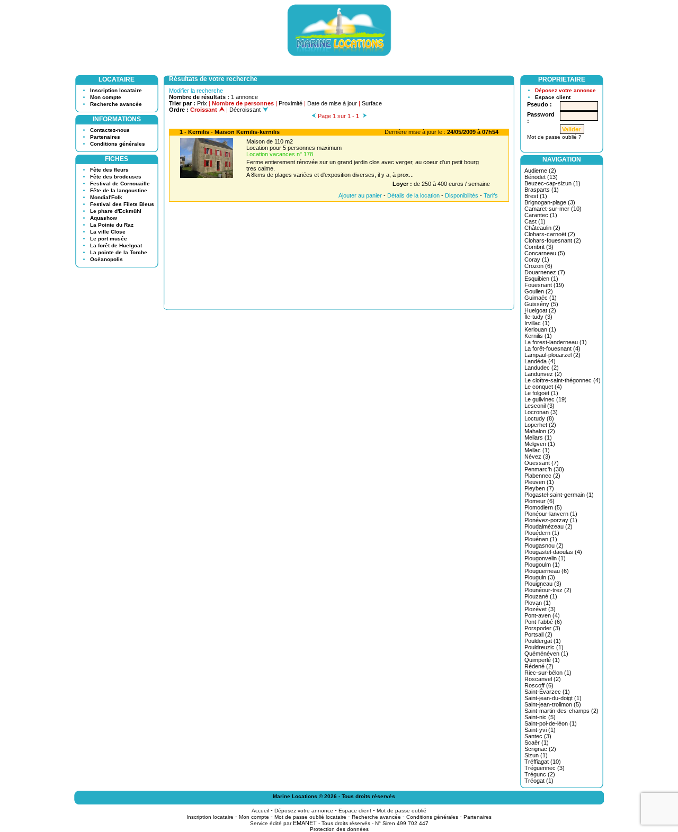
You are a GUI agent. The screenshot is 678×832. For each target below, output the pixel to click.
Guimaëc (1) (540, 297)
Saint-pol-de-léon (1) (550, 723)
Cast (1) (535, 221)
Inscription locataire (116, 90)
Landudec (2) (541, 367)
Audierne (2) (540, 170)
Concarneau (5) (544, 253)
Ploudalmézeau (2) (548, 526)
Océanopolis (106, 259)
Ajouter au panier (360, 195)
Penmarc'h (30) (544, 469)
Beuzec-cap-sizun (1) (552, 183)
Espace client (552, 97)
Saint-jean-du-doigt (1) (553, 698)
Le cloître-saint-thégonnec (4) (562, 380)
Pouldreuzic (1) (544, 647)
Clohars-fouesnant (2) (552, 240)
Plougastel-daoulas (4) (553, 552)
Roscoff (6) (539, 685)
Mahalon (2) (539, 431)
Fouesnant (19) (544, 285)
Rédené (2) (539, 666)
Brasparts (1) (541, 189)
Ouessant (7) (541, 463)
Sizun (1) (536, 755)
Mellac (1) (537, 450)
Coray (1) (536, 259)
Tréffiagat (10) (542, 761)
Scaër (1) (536, 742)
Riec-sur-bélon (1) (548, 672)
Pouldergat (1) (542, 641)
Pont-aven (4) (542, 615)
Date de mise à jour (332, 103)
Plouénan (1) (540, 539)
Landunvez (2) (543, 374)
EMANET (305, 823)
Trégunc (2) (539, 774)
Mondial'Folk (106, 197)
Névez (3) (537, 456)
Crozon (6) (538, 266)
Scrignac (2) (540, 749)
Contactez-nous (110, 130)
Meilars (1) (538, 437)
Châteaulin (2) (542, 228)
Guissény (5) (541, 304)
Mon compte (105, 97)
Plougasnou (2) (544, 545)
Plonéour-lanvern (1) (550, 514)
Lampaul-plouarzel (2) (552, 355)
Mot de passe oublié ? (554, 137)
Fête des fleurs (109, 170)
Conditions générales (117, 144)
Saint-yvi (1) (540, 730)
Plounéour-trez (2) (548, 590)
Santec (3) (537, 736)
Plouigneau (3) (542, 583)
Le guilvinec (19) (545, 399)
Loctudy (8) (539, 418)
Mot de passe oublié (401, 810)
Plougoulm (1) (542, 564)
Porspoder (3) (542, 628)
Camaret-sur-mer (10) (553, 208)
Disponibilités (461, 195)
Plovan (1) (537, 603)
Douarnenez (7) (544, 272)
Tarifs (491, 195)
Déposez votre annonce (565, 90)
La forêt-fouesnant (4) (552, 348)
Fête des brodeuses (115, 177)
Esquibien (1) (541, 278)
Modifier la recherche (196, 90)
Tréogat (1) (539, 780)
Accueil (260, 810)
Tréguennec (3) (544, 768)
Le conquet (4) (543, 386)
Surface (372, 103)
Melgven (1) (539, 444)
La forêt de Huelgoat (116, 245)
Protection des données (339, 829)
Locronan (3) (541, 412)
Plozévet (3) (540, 609)
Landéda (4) (540, 361)
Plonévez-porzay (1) (550, 520)
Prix (202, 103)
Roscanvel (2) (542, 679)
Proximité (290, 103)
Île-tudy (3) (538, 317)
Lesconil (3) (539, 405)
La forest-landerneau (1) (555, 342)
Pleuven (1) (539, 482)
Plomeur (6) (539, 501)
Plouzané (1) (540, 596)
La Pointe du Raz (111, 225)
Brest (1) (535, 196)
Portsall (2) (538, 634)
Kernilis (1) (538, 336)
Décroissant (245, 109)
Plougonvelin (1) (545, 558)
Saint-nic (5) (540, 717)
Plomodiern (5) (543, 507)
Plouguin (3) (539, 577)
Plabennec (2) (542, 475)
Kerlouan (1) (540, 329)
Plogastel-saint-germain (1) (559, 494)
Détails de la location (413, 195)
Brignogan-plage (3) (549, 202)
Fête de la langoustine (118, 190)
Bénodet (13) (541, 177)
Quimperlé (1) (542, 660)
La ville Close (108, 232)
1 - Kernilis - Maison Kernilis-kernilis (230, 132)
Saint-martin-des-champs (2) (561, 711)
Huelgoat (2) (540, 310)
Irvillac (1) (537, 323)
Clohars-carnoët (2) (549, 234)
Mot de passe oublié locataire (310, 817)
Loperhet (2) (540, 425)
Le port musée (108, 238)
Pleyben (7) (539, 488)
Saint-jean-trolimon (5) (552, 704)
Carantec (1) (540, 215)
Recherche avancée (116, 104)
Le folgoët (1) (541, 393)
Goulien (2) (538, 291)
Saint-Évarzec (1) (547, 691)
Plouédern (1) (541, 533)
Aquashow (103, 218)
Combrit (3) (539, 247)
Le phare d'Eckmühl (115, 211)
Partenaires (105, 137)
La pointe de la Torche (118, 252)
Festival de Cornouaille (120, 183)
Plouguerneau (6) (546, 571)
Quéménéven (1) (546, 653)
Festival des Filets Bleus (122, 204)
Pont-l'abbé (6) (543, 622)
